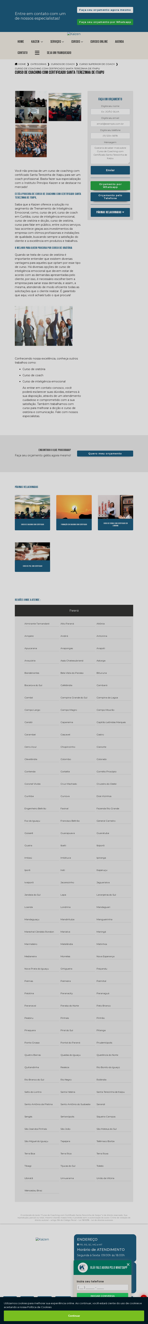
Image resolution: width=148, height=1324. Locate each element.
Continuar (74, 1315)
